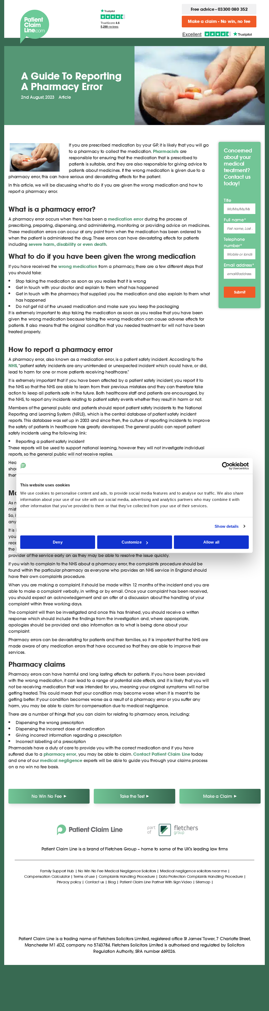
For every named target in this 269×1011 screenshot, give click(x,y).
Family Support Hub (57, 870)
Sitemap (203, 881)
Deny (57, 542)
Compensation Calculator (47, 876)
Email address (239, 265)
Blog (112, 881)
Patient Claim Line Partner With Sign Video (156, 881)
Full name (235, 219)
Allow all (211, 542)
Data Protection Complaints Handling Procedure (201, 876)
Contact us (94, 881)
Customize (132, 542)
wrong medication (77, 266)
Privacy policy (69, 881)
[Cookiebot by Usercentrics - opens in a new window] (226, 466)
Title (227, 200)
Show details (227, 526)
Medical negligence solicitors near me (193, 870)
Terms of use (84, 876)
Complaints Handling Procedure (127, 876)
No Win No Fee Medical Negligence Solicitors (117, 870)
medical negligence (61, 760)
